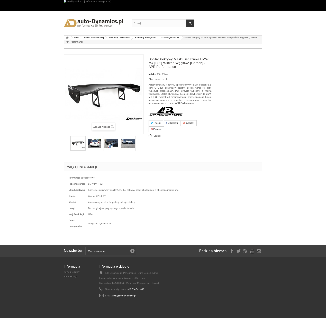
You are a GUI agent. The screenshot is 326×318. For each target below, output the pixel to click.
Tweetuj (157, 123)
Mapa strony (70, 276)
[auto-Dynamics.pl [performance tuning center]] (163, 5)
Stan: (151, 79)
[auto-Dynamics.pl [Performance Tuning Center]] (95, 22)
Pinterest (157, 129)
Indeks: (152, 74)
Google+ (189, 123)
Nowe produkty (71, 272)
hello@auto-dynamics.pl (124, 295)
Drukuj (157, 136)
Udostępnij (172, 123)
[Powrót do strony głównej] (67, 38)
